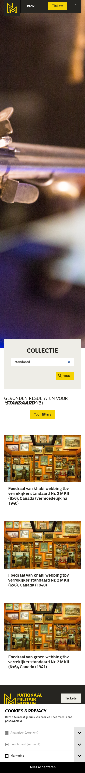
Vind (66, 375)
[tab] (79, 733)
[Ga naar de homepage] (12, 8)
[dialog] (42, 738)
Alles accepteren (42, 767)
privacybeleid (13, 721)
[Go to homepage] (22, 702)
